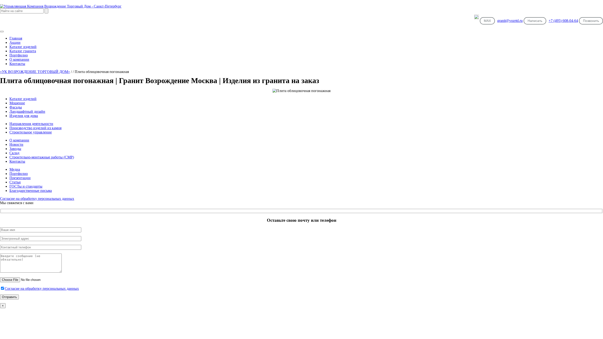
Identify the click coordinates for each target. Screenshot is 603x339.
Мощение (17, 103)
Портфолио (18, 174)
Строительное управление (30, 132)
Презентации (20, 178)
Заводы (15, 149)
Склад (14, 153)
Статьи (15, 182)
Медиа (14, 169)
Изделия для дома (23, 116)
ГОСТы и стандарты (25, 186)
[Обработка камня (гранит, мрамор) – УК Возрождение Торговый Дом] (61, 6)
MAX (487, 21)
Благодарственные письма (30, 191)
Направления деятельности (31, 124)
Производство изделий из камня (35, 128)
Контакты (17, 161)
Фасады (15, 107)
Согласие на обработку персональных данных (37, 199)
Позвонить (591, 21)
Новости (16, 144)
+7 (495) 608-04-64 (563, 21)
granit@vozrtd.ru (510, 21)
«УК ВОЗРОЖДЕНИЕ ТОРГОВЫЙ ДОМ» (35, 72)
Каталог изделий (23, 99)
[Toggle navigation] (2, 31)
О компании (19, 140)
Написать (535, 21)
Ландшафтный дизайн (27, 111)
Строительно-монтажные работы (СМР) (41, 157)
